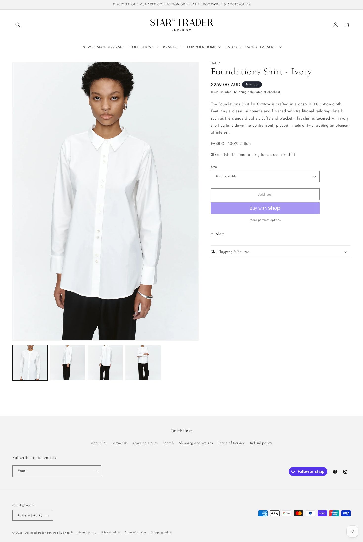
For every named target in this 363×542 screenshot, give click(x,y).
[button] (17, 24)
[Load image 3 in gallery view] (105, 362)
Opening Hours (145, 442)
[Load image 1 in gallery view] (30, 362)
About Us (98, 442)
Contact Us (119, 442)
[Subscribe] (95, 471)
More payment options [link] (265, 220)
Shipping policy (161, 532)
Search (168, 442)
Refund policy (261, 442)
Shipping (240, 92)
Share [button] (220, 233)
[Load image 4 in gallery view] (143, 362)
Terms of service (135, 532)
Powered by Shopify (60, 533)
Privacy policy (110, 532)
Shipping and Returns (196, 442)
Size (214, 166)
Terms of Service (231, 442)
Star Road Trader (35, 533)
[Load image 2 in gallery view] (67, 362)
